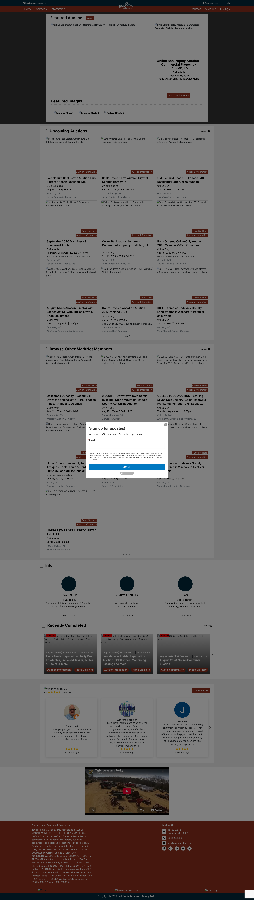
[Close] (165, 424)
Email (92, 440)
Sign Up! (127, 466)
